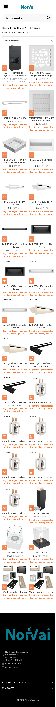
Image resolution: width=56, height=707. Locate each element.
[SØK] (48, 18)
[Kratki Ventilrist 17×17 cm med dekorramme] (41, 103)
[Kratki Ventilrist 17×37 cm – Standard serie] (14, 145)
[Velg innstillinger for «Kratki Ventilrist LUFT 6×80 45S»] (4, 197)
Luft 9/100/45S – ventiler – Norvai (14, 245)
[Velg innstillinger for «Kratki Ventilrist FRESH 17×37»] (31, 155)
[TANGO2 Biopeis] (14, 537)
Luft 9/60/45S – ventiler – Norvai (41, 287)
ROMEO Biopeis (41, 513)
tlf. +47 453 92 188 (13, 663)
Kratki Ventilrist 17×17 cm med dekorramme (41, 119)
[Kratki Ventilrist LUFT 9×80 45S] (41, 187)
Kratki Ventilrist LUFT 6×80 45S (14, 203)
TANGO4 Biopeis (41, 552)
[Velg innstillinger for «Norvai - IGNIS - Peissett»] (31, 397)
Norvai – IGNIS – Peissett (41, 402)
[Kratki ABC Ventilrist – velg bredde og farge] (41, 58)
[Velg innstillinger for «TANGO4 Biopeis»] (31, 547)
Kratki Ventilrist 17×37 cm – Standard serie (15, 161)
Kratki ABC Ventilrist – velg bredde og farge (41, 74)
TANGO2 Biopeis (15, 552)
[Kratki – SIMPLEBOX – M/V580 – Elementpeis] (14, 58)
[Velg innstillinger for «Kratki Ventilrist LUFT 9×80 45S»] (31, 197)
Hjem (4, 28)
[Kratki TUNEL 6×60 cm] (14, 103)
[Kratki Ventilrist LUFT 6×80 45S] (14, 187)
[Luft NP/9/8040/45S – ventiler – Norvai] (41, 348)
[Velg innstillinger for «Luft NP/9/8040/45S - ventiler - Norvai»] (31, 358)
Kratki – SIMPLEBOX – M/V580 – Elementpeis (14, 74)
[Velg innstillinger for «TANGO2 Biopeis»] (4, 547)
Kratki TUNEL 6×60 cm (15, 117)
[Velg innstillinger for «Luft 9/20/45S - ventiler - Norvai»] (31, 239)
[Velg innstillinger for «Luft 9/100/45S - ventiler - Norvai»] (4, 239)
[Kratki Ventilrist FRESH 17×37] (41, 145)
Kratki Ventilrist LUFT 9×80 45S (41, 203)
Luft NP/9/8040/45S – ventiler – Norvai (41, 365)
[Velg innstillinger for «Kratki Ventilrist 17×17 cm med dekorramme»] (31, 113)
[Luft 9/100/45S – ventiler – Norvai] (14, 229)
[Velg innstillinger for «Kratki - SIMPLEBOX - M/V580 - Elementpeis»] (4, 68)
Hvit (29, 28)
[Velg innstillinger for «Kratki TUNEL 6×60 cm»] (4, 113)
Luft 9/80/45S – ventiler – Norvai (41, 326)
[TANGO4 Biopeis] (41, 537)
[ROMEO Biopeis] (41, 498)
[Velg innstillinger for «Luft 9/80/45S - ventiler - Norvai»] (31, 320)
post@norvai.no (12, 667)
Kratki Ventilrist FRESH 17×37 (41, 161)
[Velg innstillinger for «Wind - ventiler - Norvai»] (4, 587)
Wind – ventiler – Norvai (15, 592)
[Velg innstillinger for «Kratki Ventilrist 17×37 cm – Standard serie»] (4, 155)
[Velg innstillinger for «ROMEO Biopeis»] (31, 508)
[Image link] (28, 633)
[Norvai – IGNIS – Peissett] (41, 387)
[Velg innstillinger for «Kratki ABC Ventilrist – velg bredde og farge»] (31, 68)
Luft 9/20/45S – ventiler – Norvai (41, 245)
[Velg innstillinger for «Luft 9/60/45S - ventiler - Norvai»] (31, 281)
